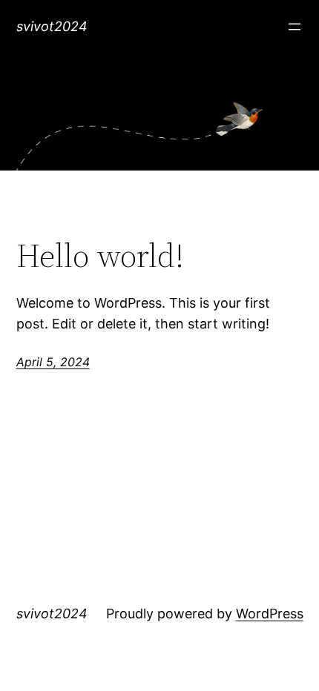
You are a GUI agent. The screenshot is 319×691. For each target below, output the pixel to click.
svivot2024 (52, 26)
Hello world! (100, 256)
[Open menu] (294, 27)
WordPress (269, 613)
